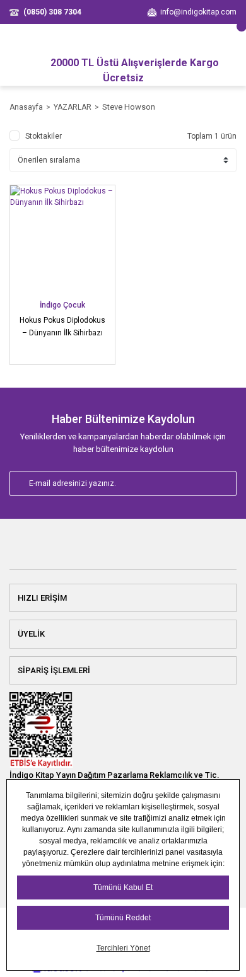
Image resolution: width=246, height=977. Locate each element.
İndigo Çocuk (62, 305)
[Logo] (123, 549)
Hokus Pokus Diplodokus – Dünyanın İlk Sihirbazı (62, 326)
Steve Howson (128, 107)
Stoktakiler (43, 136)
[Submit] (213, 483)
